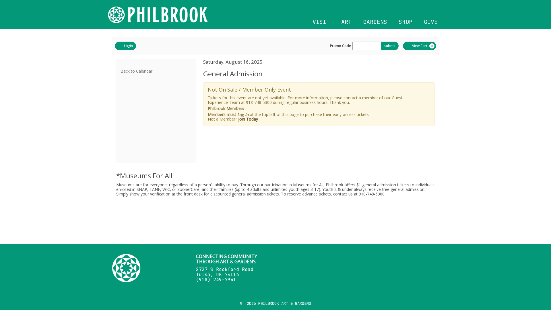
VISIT (321, 22)
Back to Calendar (136, 71)
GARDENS (375, 22)
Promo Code (340, 46)
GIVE (431, 22)
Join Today (248, 119)
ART (346, 22)
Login (128, 45)
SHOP (405, 22)
